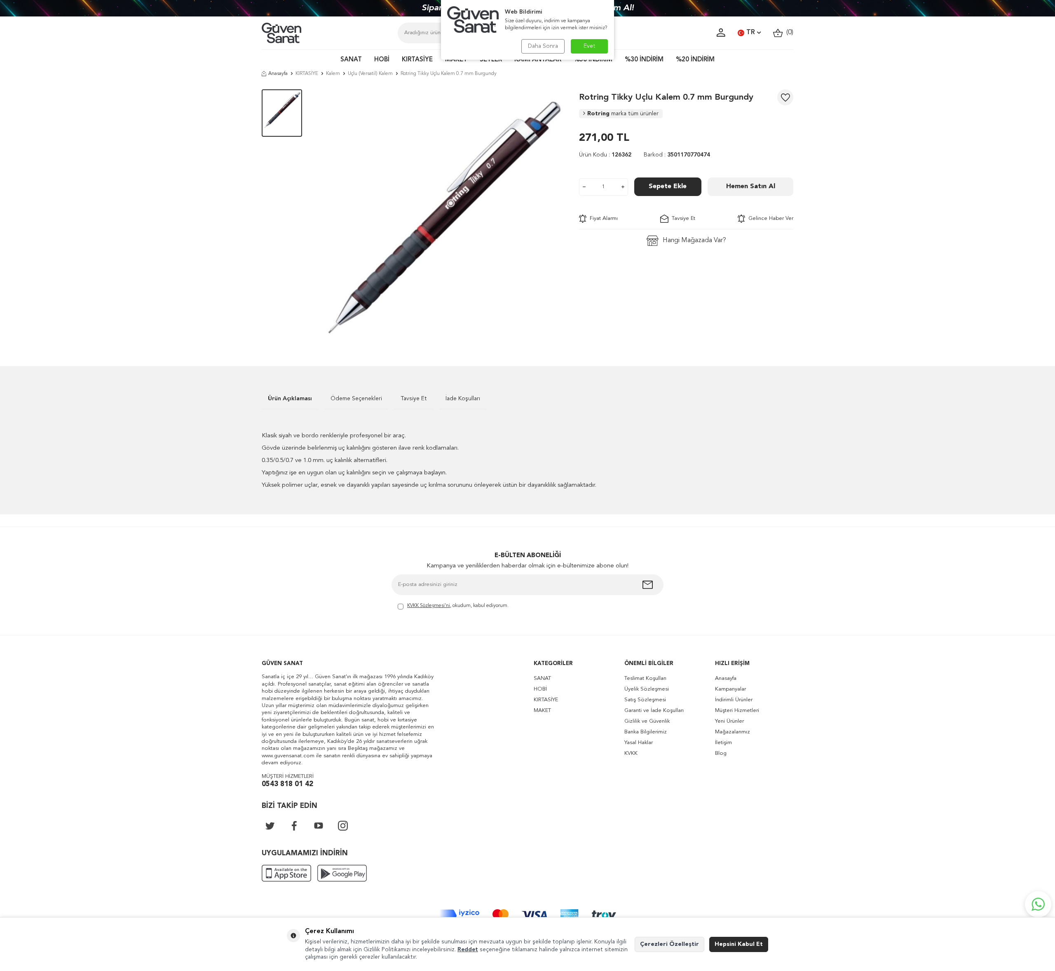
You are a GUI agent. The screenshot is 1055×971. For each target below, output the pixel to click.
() (788, 32)
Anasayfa (278, 73)
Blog (721, 753)
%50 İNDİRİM (593, 60)
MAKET (456, 60)
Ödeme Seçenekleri (356, 398)
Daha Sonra (543, 46)
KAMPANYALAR (537, 60)
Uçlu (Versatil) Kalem (370, 73)
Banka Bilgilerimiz (645, 732)
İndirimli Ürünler (734, 700)
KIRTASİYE (417, 60)
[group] (440, 215)
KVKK (631, 753)
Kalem (333, 73)
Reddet (467, 949)
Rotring (623, 114)
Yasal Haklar (638, 742)
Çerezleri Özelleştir (669, 944)
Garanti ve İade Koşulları (654, 710)
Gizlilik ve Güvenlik (647, 721)
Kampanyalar (730, 689)
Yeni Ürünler (729, 721)
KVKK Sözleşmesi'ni (428, 605)
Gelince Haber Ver (769, 218)
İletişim (723, 742)
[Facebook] (294, 825)
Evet (589, 46)
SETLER (491, 60)
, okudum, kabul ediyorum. (458, 605)
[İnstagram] (343, 825)
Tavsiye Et (681, 218)
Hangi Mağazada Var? (694, 240)
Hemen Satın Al (750, 186)
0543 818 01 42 (287, 784)
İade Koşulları (462, 398)
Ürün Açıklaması (290, 398)
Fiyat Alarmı (602, 218)
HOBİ (381, 60)
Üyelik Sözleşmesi (646, 689)
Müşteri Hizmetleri (737, 710)
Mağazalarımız (732, 732)
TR (750, 32)
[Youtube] (318, 825)
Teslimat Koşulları (645, 678)
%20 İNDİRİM (695, 60)
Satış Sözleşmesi (645, 700)
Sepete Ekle (668, 186)
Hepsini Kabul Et (739, 944)
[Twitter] (270, 825)
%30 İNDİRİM (644, 60)
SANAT (351, 60)
